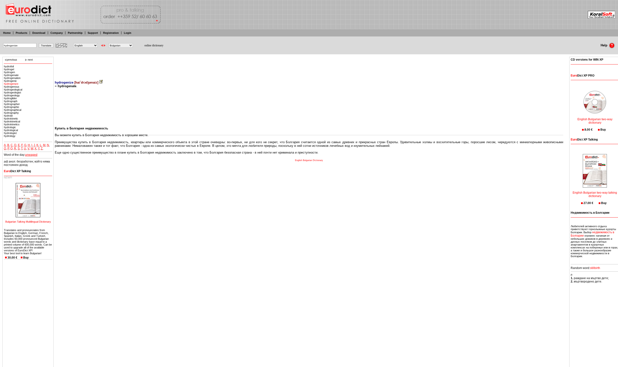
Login (127, 32)
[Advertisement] (309, 65)
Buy (26, 257)
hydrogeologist (12, 92)
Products (21, 32)
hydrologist (10, 133)
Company (56, 32)
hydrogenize (11, 83)
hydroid (8, 115)
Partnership (75, 32)
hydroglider (10, 98)
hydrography (11, 112)
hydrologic (10, 127)
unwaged (31, 154)
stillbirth (595, 268)
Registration (111, 32)
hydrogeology (12, 95)
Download (38, 32)
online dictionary (153, 45)
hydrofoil (9, 66)
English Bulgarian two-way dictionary (594, 121)
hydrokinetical (12, 121)
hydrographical (12, 109)
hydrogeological (13, 89)
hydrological (11, 130)
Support (93, 32)
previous (12, 59)
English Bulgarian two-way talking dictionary (595, 194)
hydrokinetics (12, 124)
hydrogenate (11, 75)
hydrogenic (10, 80)
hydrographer (12, 104)
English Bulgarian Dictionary (309, 160)
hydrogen (9, 72)
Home (7, 32)
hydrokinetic (11, 118)
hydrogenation (12, 78)
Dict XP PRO (582, 75)
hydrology (9, 135)
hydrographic (11, 107)
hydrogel (9, 69)
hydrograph (10, 101)
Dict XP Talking (17, 171)
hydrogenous (11, 86)
